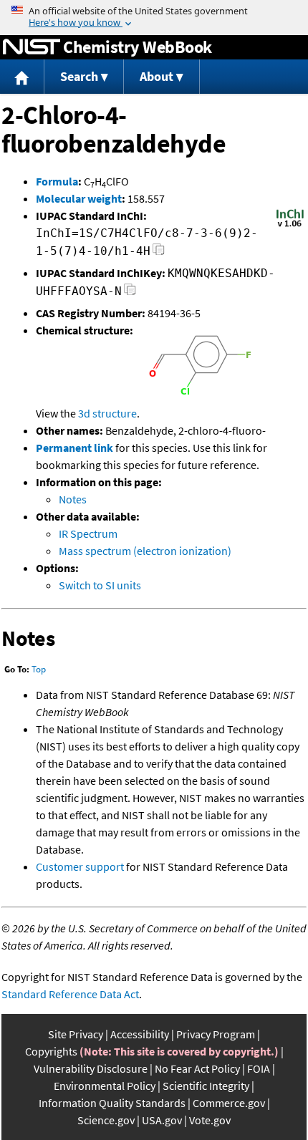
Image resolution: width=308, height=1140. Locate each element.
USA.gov (162, 1120)
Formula (57, 181)
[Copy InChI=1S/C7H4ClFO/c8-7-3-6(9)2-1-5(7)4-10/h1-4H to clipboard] (159, 253)
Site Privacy (75, 1034)
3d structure (107, 413)
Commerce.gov (229, 1103)
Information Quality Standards (112, 1103)
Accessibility (139, 1034)
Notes (73, 499)
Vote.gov (210, 1120)
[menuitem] (22, 77)
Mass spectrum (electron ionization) (145, 551)
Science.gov (106, 1120)
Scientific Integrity (206, 1085)
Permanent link (74, 447)
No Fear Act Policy (197, 1068)
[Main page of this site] (22, 77)
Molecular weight (79, 198)
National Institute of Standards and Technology (31, 47)
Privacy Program (215, 1034)
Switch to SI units (100, 585)
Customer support (80, 866)
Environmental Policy (104, 1085)
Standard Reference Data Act (70, 994)
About (156, 76)
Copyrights (51, 1051)
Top (39, 669)
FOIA (258, 1068)
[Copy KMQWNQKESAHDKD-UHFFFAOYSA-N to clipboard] (130, 293)
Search (79, 76)
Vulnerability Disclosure (91, 1068)
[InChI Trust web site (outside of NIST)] (290, 225)
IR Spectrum (88, 533)
